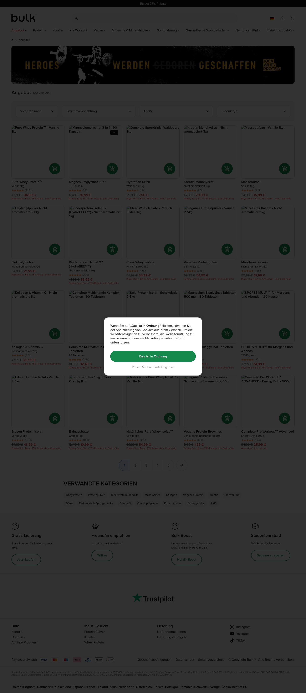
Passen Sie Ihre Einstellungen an (153, 367)
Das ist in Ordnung (153, 356)
